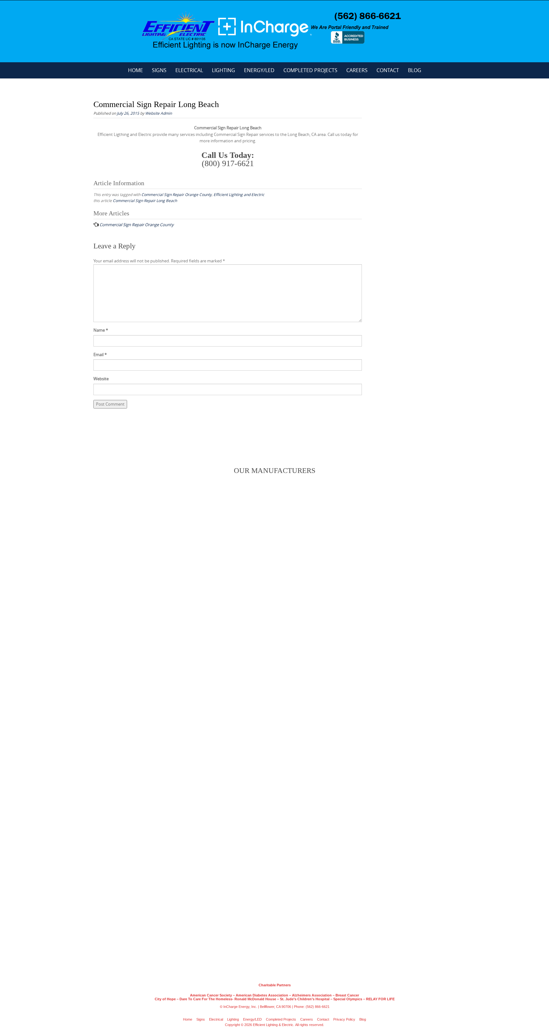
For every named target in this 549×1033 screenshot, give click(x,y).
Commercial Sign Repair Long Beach (145, 200)
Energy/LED (259, 70)
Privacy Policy (344, 1019)
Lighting (223, 70)
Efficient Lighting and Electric (239, 194)
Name (100, 330)
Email (100, 354)
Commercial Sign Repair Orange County (176, 194)
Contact (387, 70)
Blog (414, 70)
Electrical (189, 70)
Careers (357, 70)
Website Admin (158, 113)
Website (101, 378)
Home (135, 70)
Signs (159, 70)
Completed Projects (310, 70)
